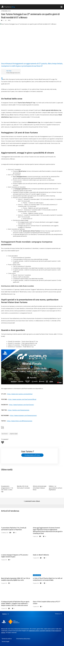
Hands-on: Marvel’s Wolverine (41, 555)
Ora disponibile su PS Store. (32, 455)
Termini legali (5, 641)
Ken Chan (8, 70)
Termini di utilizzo (7, 638)
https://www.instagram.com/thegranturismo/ (23, 415)
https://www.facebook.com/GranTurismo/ (21, 404)
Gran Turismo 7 (5, 433)
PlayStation (9, 7)
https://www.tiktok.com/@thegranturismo (19, 421)
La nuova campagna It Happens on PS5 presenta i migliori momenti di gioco (14, 556)
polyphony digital (13, 433)
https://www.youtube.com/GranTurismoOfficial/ (22, 399)
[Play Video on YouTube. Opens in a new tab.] (59, 382)
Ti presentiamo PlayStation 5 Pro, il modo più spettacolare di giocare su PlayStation (13, 528)
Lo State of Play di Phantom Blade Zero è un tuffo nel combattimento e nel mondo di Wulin (47, 579)
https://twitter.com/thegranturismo (18, 410)
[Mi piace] (14, 532)
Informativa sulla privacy (23, 638)
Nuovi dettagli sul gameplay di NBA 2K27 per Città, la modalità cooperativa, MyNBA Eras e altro (15, 579)
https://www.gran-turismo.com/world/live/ (20, 394)
